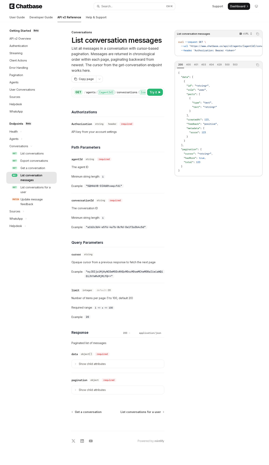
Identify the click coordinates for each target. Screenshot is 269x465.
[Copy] (142, 92)
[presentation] (218, 46)
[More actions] (99, 79)
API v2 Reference (69, 17)
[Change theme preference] (256, 6)
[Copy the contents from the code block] (257, 33)
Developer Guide (41, 17)
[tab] (180, 64)
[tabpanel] (218, 122)
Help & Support (96, 17)
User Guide (17, 17)
